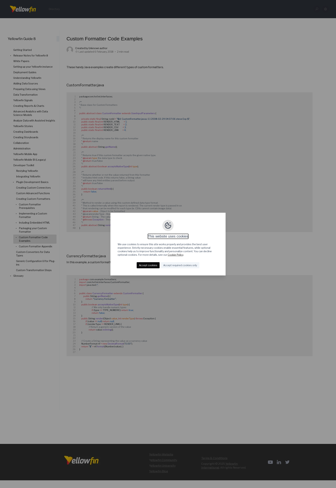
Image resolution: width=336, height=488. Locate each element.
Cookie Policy (175, 254)
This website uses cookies (168, 236)
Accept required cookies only (180, 265)
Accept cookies (148, 265)
